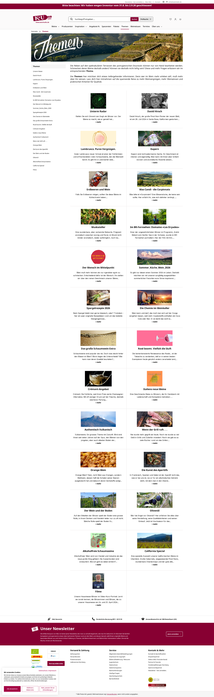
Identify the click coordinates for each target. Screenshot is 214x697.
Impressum (52, 670)
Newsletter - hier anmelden (134, 2)
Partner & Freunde (154, 662)
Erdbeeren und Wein (40, 88)
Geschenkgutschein (115, 676)
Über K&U (148, 2)
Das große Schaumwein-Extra (42, 121)
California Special (38, 166)
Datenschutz (113, 665)
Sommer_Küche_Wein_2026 (42, 108)
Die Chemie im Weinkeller (41, 116)
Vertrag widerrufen (56, 663)
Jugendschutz (113, 662)
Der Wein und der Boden (41, 153)
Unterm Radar (37, 71)
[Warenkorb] (180, 19)
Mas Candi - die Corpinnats (42, 92)
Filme (35, 170)
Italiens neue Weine (39, 133)
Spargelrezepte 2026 (39, 112)
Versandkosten (75, 657)
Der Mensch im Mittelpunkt (42, 104)
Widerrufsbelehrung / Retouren (119, 659)
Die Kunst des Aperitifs (40, 149)
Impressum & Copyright (117, 657)
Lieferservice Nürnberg (77, 662)
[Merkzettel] (170, 19)
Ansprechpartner (153, 657)
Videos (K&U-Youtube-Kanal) (157, 659)
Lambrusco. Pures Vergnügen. (43, 80)
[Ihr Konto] (175, 19)
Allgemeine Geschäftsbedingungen (120, 654)
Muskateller (37, 96)
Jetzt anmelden (173, 634)
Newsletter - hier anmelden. (157, 670)
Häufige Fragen (114, 673)
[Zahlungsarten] (53, 651)
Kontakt (157, 2)
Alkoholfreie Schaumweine (41, 162)
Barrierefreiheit (114, 679)
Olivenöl (35, 157)
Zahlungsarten (75, 654)
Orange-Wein (37, 145)
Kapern (35, 84)
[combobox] (102, 19)
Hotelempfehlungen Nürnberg (158, 665)
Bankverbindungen (115, 670)
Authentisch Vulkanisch (40, 137)
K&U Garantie (57, 619)
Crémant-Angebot (39, 129)
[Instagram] (163, 2)
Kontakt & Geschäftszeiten (157, 654)
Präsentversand (75, 659)
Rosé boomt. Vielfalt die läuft (42, 125)
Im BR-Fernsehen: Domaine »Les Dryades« (47, 100)
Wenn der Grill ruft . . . (40, 141)
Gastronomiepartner (155, 668)
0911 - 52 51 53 (117, 619)
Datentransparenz (115, 668)
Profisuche (144, 19)
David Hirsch (37, 75)
